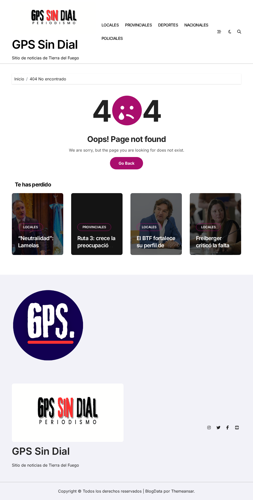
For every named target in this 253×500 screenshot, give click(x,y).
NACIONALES (196, 25)
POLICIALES (112, 38)
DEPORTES (168, 25)
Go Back (126, 163)
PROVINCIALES (138, 25)
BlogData (153, 491)
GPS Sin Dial (45, 44)
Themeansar (182, 491)
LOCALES (110, 25)
